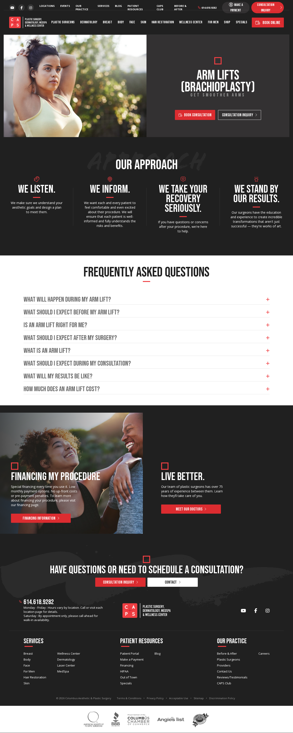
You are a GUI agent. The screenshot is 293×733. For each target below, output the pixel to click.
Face (132, 22)
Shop (227, 22)
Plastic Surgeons (63, 22)
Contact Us (224, 671)
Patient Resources (135, 7)
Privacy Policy (155, 698)
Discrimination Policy (222, 698)
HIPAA (124, 671)
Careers (264, 653)
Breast (107, 22)
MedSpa (63, 671)
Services (103, 6)
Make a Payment (132, 659)
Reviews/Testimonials (232, 677)
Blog (118, 6)
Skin (143, 22)
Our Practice (82, 7)
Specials (241, 22)
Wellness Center (190, 22)
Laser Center (66, 665)
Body (121, 22)
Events (65, 6)
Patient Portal (129, 653)
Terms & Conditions (129, 698)
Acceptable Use (178, 698)
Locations (47, 6)
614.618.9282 (209, 7)
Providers (224, 665)
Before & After (180, 7)
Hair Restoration (163, 22)
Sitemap (199, 698)
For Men (213, 22)
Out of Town (128, 677)
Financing (126, 665)
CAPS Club (160, 7)
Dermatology (88, 22)
